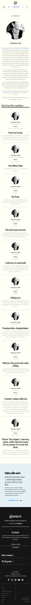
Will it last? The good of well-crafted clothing (15, 364)
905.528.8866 (15, 571)
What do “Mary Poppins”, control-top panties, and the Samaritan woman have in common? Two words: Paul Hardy (15, 443)
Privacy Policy (4, 595)
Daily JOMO (21, 84)
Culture (15, 293)
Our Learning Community (7, 591)
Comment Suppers (6, 593)
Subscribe (16, 7)
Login (3, 599)
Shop (3, 601)
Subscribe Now (14, 500)
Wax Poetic (15, 196)
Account (23, 7)
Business (14, 128)
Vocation (20, 128)
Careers (3, 589)
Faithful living (18, 157)
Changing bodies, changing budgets (15, 328)
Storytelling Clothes (15, 165)
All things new (15, 297)
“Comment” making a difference (15, 398)
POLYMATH (26, 601)
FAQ (2, 587)
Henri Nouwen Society (10, 92)
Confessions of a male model (15, 262)
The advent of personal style (15, 229)
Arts (9, 128)
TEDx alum (13, 77)
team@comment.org (15, 574)
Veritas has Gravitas (15, 132)
